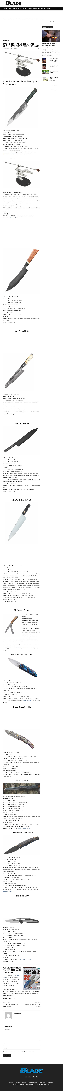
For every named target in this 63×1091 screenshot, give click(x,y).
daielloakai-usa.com (25, 959)
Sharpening (30, 8)
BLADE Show (42, 1082)
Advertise (24, 1082)
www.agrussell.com (8, 891)
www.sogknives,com (24, 828)
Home (4, 19)
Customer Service (32, 1082)
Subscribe (17, 1082)
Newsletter (43, 8)
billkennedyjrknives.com (22, 648)
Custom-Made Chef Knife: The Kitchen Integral (11, 1005)
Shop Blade (50, 1082)
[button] (58, 8)
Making (19, 8)
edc (14, 998)
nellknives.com (26, 700)
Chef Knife (10, 998)
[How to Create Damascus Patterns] (45, 72)
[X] (37, 1077)
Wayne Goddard (45, 47)
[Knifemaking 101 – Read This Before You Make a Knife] (51, 36)
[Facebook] (26, 1077)
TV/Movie (35, 8)
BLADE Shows (14, 8)
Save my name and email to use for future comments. (19, 1052)
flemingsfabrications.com (10, 154)
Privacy (48, 1084)
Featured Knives (10, 19)
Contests (48, 8)
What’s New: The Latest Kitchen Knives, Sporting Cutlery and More (21, 45)
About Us (11, 1082)
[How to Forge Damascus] (45, 67)
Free (39, 8)
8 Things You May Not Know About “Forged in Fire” (55, 59)
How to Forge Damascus (54, 65)
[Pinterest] (33, 1077)
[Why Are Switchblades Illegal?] (45, 79)
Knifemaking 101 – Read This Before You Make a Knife (49, 44)
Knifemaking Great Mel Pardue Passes (32, 1005)
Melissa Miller (5, 48)
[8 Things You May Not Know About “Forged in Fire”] (45, 60)
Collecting (24, 8)
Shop (10, 8)
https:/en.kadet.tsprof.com (11, 218)
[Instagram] (30, 1077)
